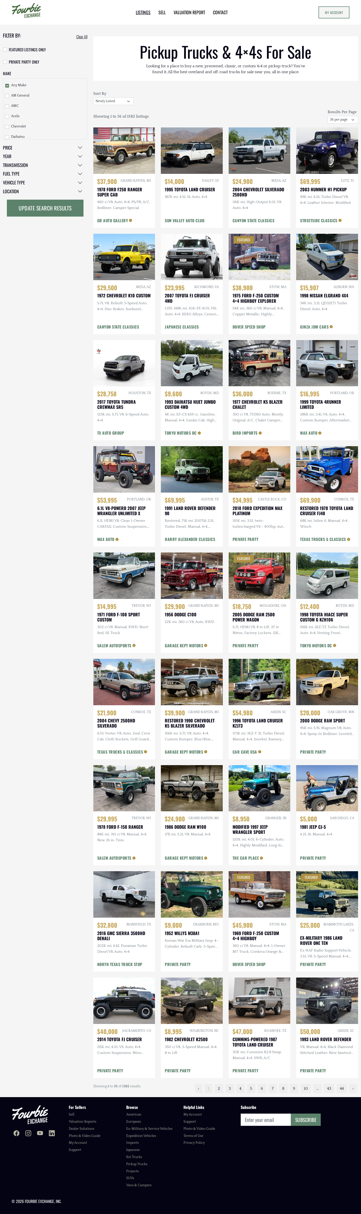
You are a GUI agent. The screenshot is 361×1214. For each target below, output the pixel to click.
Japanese (133, 1150)
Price (7, 147)
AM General (20, 95)
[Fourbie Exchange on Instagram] (28, 1133)
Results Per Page (342, 112)
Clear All (81, 37)
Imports (132, 1143)
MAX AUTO (308, 433)
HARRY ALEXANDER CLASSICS (190, 539)
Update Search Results (45, 208)
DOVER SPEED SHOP (249, 327)
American (133, 1115)
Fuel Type (11, 173)
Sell (71, 1115)
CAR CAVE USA (245, 752)
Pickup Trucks (136, 1164)
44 (342, 1088)
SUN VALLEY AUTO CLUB (184, 220)
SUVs (130, 1178)
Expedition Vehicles (141, 1136)
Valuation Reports (82, 1122)
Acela (15, 116)
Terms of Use (193, 1136)
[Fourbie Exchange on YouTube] (40, 1133)
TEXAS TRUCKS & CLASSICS (323, 539)
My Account (334, 12)
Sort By (99, 93)
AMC (15, 106)
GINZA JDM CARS (314, 327)
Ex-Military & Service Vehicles (149, 1129)
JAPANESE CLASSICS (182, 327)
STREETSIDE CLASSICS (318, 220)
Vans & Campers (139, 1185)
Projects (132, 1171)
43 (329, 1088)
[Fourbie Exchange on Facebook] (16, 1133)
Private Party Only (24, 62)
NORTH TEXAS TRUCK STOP (119, 964)
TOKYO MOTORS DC (181, 433)
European (133, 1122)
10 (306, 1088)
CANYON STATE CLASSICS (254, 220)
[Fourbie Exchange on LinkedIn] (52, 1133)
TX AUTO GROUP (110, 433)
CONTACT (220, 12)
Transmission (15, 165)
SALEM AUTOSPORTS (114, 646)
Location (11, 191)
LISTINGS (143, 12)
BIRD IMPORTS (245, 433)
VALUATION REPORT (189, 12)
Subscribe (306, 1119)
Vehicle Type (14, 182)
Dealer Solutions (81, 1129)
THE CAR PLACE (246, 858)
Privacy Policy (194, 1143)
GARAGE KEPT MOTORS (184, 646)
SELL (162, 12)
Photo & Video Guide (84, 1136)
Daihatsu (18, 137)
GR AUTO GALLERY (112, 220)
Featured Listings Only (27, 50)
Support (75, 1150)
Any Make (18, 85)
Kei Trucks (134, 1157)
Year (7, 156)
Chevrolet (18, 126)
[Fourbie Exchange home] (30, 1114)
